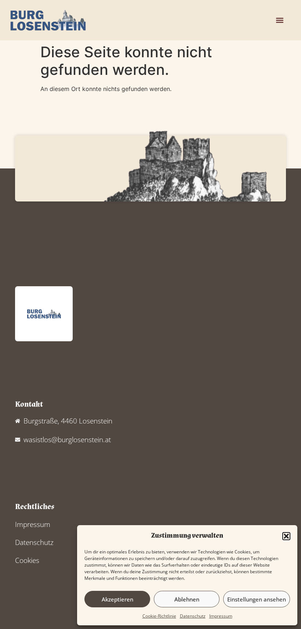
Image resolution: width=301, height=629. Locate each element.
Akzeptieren (117, 599)
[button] (286, 536)
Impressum (220, 616)
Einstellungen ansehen (256, 599)
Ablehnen (186, 599)
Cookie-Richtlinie (159, 616)
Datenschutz (193, 616)
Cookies (27, 560)
